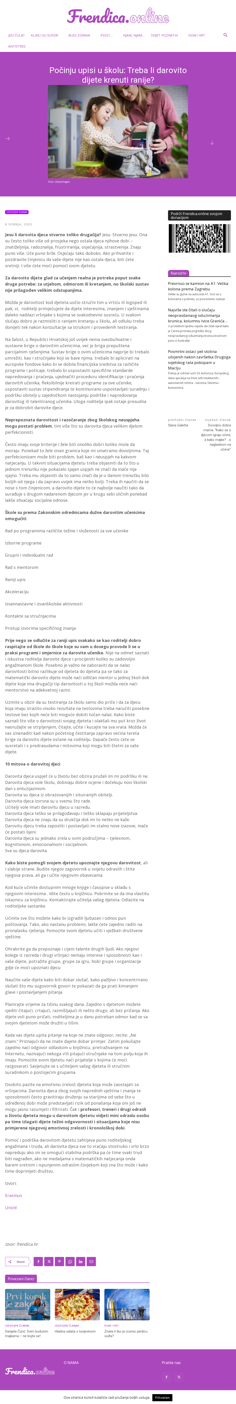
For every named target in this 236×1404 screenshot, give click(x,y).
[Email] (91, 1261)
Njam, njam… (134, 35)
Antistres (17, 46)
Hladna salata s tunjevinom (75, 1331)
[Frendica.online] (118, 15)
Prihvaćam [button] (162, 1397)
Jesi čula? (16, 35)
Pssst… (106, 35)
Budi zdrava (79, 35)
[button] (225, 36)
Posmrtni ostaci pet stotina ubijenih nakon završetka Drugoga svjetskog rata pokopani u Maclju (199, 360)
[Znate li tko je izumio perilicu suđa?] (127, 1304)
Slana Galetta (178, 425)
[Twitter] (48, 1261)
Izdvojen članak (16, 212)
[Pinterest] (59, 1261)
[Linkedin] (80, 1261)
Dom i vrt (196, 35)
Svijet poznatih (164, 35)
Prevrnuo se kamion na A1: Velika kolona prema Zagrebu (198, 286)
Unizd (11, 1207)
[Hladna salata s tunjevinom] (77, 1304)
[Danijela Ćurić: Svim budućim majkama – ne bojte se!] (27, 1304)
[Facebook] (38, 1261)
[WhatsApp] (70, 1261)
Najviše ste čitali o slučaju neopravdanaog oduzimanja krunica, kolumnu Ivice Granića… (198, 315)
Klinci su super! (44, 35)
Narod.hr (178, 273)
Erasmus (13, 1195)
